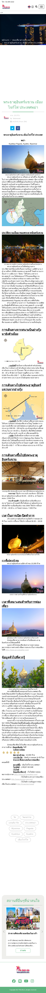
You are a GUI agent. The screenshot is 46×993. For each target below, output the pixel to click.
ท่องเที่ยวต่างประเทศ (21, 40)
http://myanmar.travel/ (25, 784)
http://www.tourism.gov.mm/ (22, 779)
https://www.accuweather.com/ (17, 650)
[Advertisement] (23, 71)
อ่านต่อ (23, 950)
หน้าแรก (5, 40)
